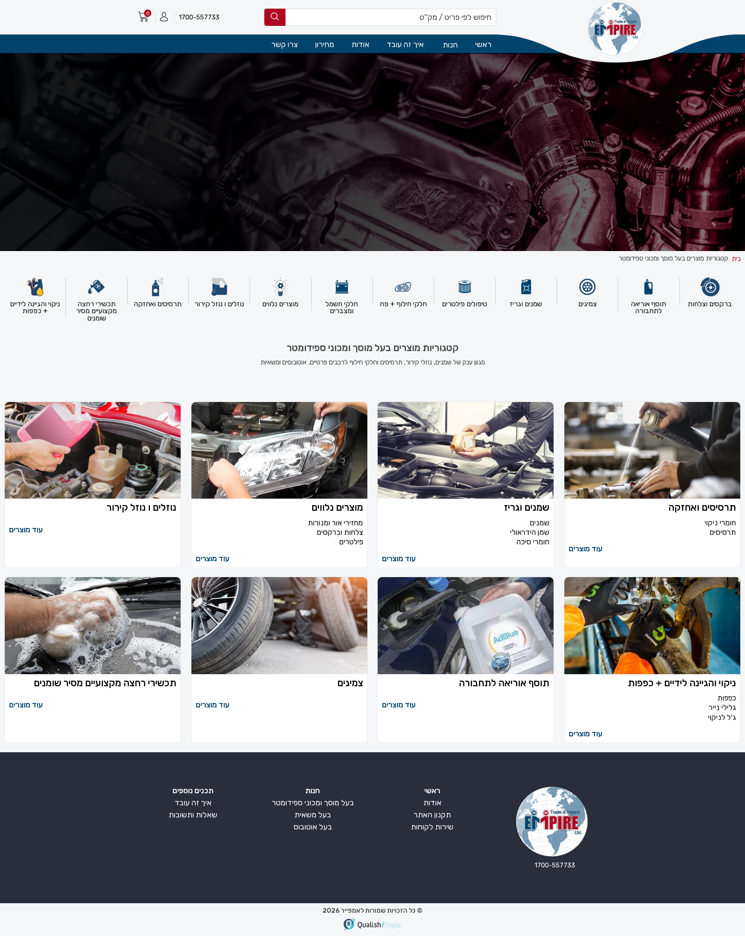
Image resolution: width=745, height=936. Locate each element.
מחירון (324, 44)
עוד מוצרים (585, 549)
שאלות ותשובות (193, 815)
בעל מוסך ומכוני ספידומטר (313, 802)
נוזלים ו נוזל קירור (141, 508)
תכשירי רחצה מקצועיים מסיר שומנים (105, 683)
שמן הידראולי (529, 532)
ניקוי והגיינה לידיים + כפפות (682, 683)
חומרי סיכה (532, 542)
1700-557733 (199, 17)
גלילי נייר (722, 707)
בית (736, 259)
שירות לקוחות (432, 827)
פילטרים (351, 542)
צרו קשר (284, 44)
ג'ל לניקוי (722, 717)
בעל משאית (312, 815)
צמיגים (350, 683)
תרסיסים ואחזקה (702, 508)
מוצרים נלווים (337, 508)
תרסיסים (723, 532)
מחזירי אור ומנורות (335, 523)
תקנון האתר (432, 815)
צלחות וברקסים (340, 532)
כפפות (726, 698)
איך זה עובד (405, 44)
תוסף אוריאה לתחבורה (504, 683)
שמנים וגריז (526, 508)
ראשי (483, 44)
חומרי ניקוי (720, 523)
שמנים (539, 523)
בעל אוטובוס (313, 827)
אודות (360, 44)
